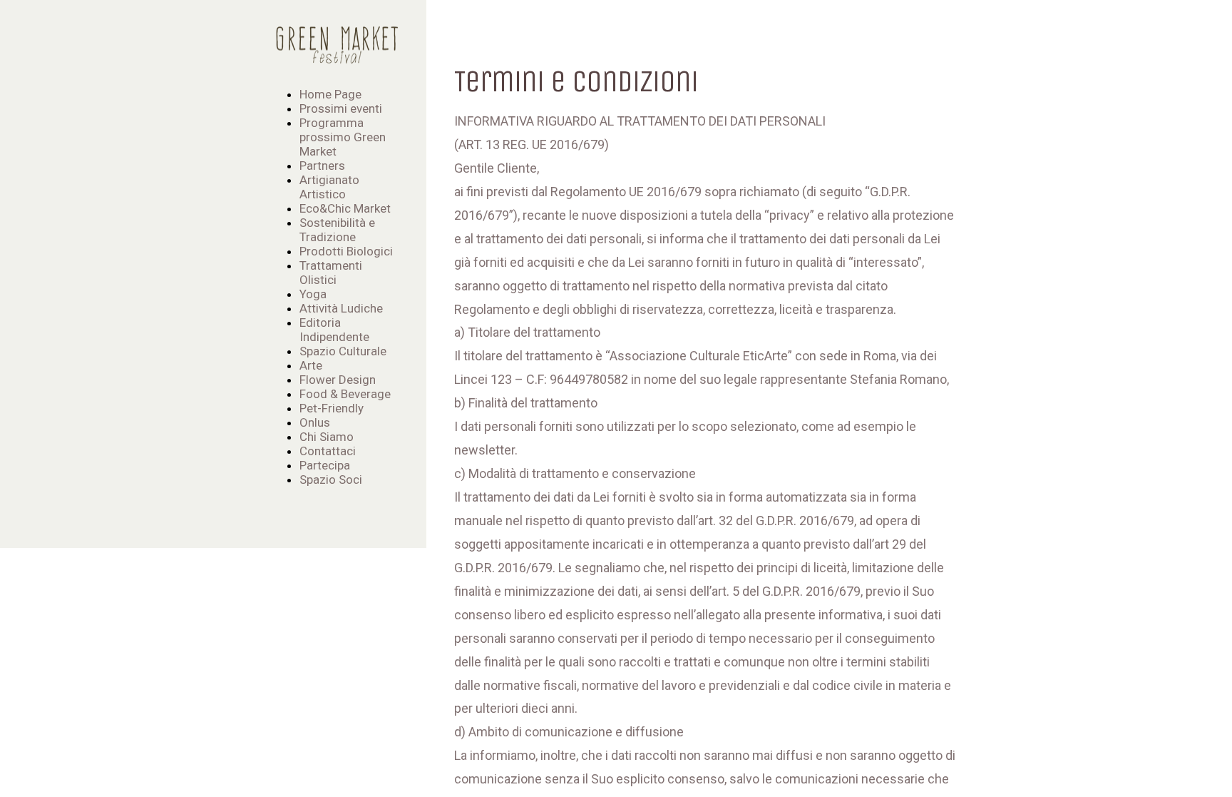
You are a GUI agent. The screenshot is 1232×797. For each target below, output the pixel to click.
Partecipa (324, 465)
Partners (322, 165)
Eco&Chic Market (345, 208)
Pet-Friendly (331, 408)
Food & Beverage (345, 394)
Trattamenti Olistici (330, 272)
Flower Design (337, 379)
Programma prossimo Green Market (342, 137)
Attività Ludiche (341, 308)
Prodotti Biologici (346, 251)
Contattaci (327, 451)
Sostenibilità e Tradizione (337, 229)
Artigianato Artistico (329, 187)
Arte (310, 365)
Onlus (314, 422)
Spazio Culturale (342, 351)
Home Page (330, 94)
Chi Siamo (326, 437)
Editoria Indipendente (334, 329)
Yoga (313, 294)
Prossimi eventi (340, 108)
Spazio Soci (330, 479)
